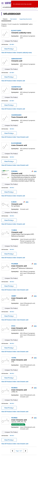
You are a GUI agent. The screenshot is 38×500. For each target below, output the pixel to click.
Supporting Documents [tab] (26, 19)
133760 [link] (13, 358)
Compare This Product (11, 41)
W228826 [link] (14, 418)
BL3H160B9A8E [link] (16, 143)
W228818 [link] (14, 388)
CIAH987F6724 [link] (16, 87)
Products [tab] (5, 19)
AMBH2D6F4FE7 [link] (16, 59)
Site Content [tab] (13, 19)
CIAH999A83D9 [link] (16, 115)
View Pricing (8, 49)
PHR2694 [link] (14, 171)
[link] (21, 33)
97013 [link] (13, 326)
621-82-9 (12, 44)
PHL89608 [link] (14, 264)
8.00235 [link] (13, 202)
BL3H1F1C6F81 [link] (16, 30)
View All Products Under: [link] (16, 52)
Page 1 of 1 (19, 451)
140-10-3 (12, 129)
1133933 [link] (14, 230)
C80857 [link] (13, 296)
